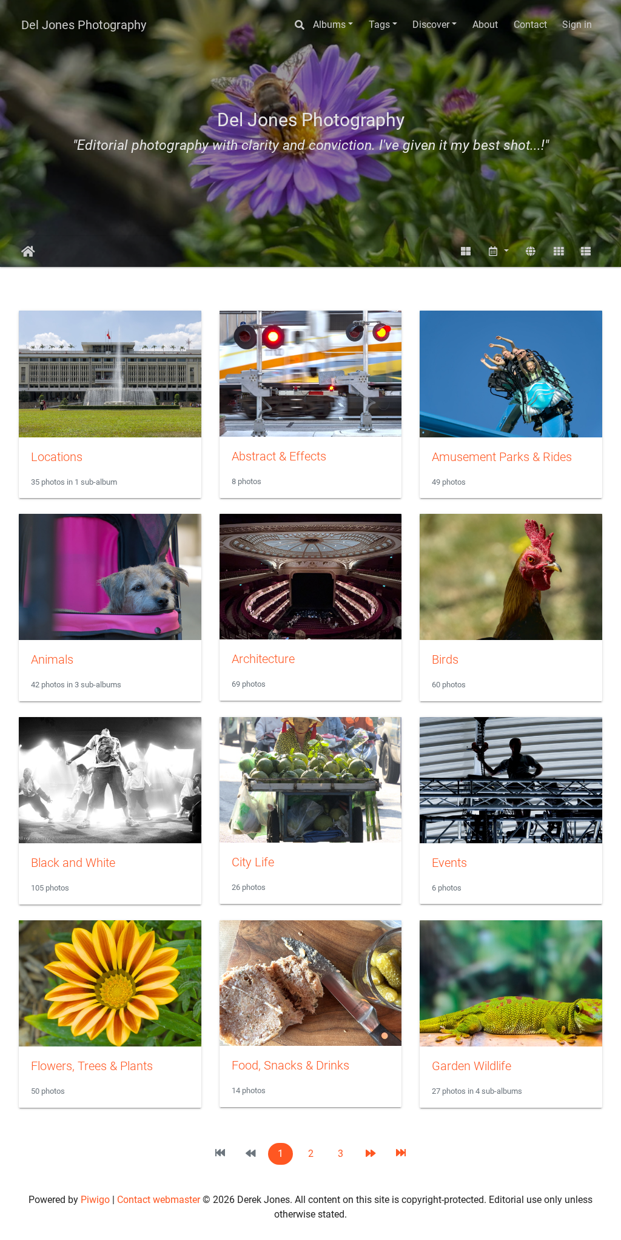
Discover (430, 24)
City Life (253, 862)
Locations (56, 457)
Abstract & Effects (279, 456)
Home (28, 252)
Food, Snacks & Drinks (290, 1065)
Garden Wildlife (471, 1066)
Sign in (577, 24)
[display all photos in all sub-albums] (466, 251)
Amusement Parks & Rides (502, 457)
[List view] (586, 251)
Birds (445, 659)
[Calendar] (498, 251)
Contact (530, 24)
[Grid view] (558, 251)
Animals (52, 659)
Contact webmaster (158, 1199)
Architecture (263, 659)
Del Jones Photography (83, 25)
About (485, 24)
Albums (329, 24)
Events (449, 862)
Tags (379, 24)
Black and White (73, 862)
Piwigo (95, 1199)
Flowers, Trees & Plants (92, 1066)
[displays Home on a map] (531, 251)
